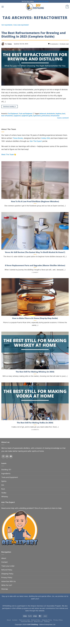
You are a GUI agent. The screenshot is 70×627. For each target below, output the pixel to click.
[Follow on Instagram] (3, 456)
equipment (17, 116)
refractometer (55, 116)
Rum (3, 489)
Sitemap (4, 589)
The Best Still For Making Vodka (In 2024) (35, 423)
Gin (2, 485)
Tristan (9, 44)
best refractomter (7, 116)
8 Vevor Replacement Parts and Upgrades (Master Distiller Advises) (35, 265)
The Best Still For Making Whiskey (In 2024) (35, 372)
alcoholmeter (51, 113)
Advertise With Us (8, 581)
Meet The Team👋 (8, 154)
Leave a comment (63, 118)
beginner (59, 113)
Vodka (3, 493)
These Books (18, 138)
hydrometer (37, 116)
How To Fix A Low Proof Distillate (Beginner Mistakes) (35, 201)
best (63, 113)
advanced (43, 113)
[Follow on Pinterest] (11, 456)
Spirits (3, 481)
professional (45, 116)
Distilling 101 (6, 470)
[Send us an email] (7, 456)
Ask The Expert (36, 141)
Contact (4, 562)
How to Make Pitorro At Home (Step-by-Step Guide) (35, 318)
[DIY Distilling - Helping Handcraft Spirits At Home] (35, 6)
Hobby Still (45, 138)
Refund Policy (6, 570)
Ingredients (5, 473)
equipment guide (26, 116)
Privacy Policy (6, 577)
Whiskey (4, 497)
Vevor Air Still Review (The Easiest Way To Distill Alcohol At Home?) (35, 252)
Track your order (7, 566)
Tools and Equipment (21, 25)
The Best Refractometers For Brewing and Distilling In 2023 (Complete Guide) (33, 34)
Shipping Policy (7, 574)
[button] (2, 6)
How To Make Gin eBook (41, 1)
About (3, 558)
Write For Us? (6, 585)
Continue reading (9, 106)
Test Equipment (6, 25)
